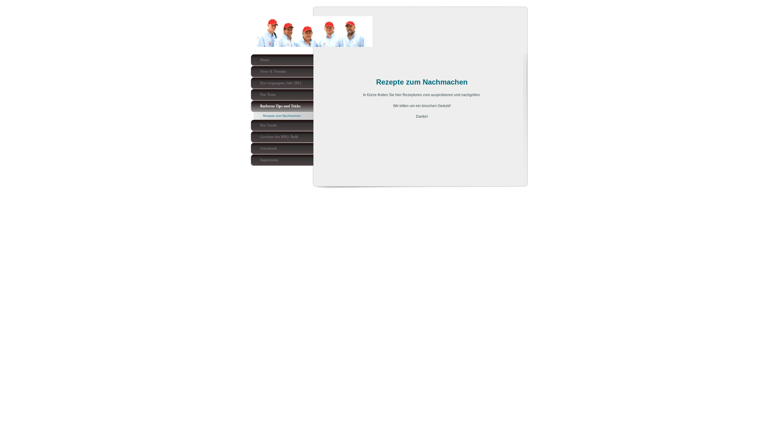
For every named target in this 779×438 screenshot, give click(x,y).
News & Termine (273, 71)
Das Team (268, 94)
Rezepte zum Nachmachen (282, 115)
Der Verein (268, 125)
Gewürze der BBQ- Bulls (279, 137)
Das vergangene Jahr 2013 (280, 83)
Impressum (269, 160)
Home (264, 60)
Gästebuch (268, 148)
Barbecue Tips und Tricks (280, 106)
